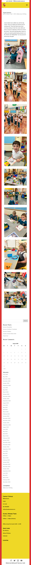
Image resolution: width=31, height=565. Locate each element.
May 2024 (5, 407)
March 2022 (5, 457)
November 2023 (6, 420)
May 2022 (5, 453)
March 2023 (5, 435)
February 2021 (6, 479)
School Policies (7, 533)
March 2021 (5, 477)
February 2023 (6, 438)
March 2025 (5, 392)
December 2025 (6, 378)
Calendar (5, 535)
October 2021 (6, 468)
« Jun (4, 368)
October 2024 (6, 398)
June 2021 (5, 473)
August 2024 (6, 403)
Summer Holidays (7, 331)
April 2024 (5, 409)
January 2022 (6, 462)
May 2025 (5, 389)
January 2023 (6, 440)
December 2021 (6, 464)
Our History (6, 530)
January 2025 (6, 394)
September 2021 (7, 471)
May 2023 (5, 431)
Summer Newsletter (7, 327)
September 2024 (7, 400)
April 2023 (5, 433)
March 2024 (5, 411)
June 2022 (5, 451)
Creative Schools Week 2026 (9, 333)
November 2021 (6, 466)
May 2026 (5, 376)
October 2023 (6, 422)
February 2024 (6, 414)
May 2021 (5, 475)
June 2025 (5, 387)
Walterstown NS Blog (21, 14)
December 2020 (6, 482)
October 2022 (6, 446)
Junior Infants (7, 12)
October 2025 (6, 383)
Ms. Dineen (7, 14)
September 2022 (7, 449)
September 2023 (7, 424)
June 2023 (5, 429)
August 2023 (6, 427)
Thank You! (5, 335)
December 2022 (6, 442)
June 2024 (5, 405)
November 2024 (6, 396)
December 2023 (6, 418)
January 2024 (6, 416)
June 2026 (5, 374)
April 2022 (5, 455)
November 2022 (6, 444)
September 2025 (7, 385)
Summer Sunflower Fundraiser (10, 329)
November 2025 (6, 381)
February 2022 (6, 460)
